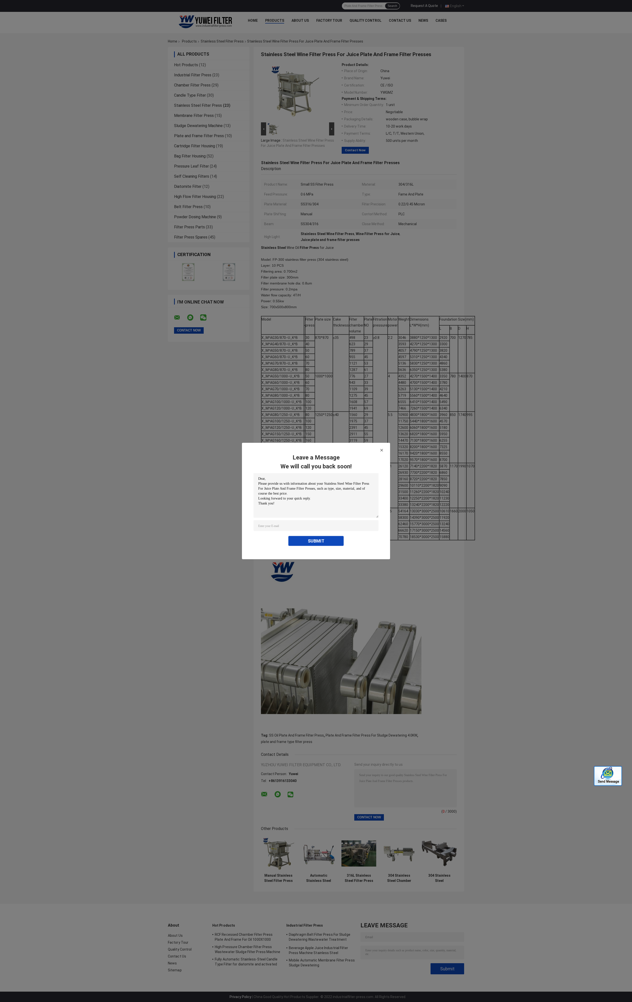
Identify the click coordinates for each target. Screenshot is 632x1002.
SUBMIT (316, 541)
